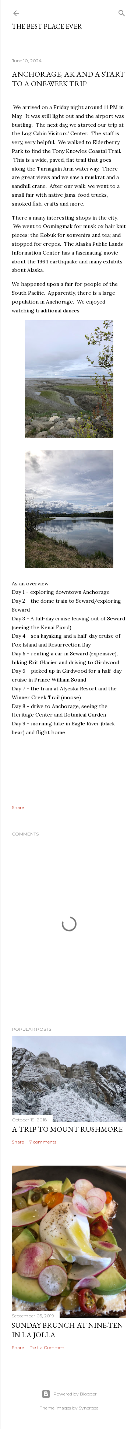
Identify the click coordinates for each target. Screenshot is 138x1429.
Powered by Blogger (75, 1394)
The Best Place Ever (47, 26)
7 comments (42, 1142)
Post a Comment (47, 1347)
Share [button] (18, 807)
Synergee (88, 1408)
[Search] (121, 11)
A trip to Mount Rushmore (67, 1129)
